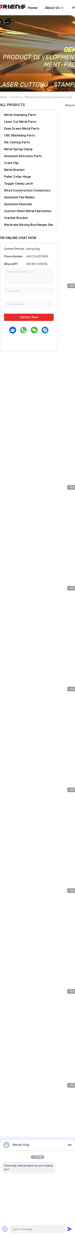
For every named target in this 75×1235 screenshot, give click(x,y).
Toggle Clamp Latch (18, 183)
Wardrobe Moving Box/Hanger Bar (28, 225)
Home (3, 97)
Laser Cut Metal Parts (20, 122)
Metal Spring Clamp (18, 149)
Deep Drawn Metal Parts (21, 128)
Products (16, 97)
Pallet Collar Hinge (17, 177)
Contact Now (29, 317)
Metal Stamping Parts (20, 115)
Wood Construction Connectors (27, 190)
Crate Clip (11, 163)
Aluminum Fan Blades (19, 197)
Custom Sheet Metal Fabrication (27, 211)
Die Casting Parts (17, 142)
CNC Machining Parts (19, 135)
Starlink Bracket (16, 218)
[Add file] (5, 1229)
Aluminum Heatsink (18, 204)
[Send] (70, 1229)
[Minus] (69, 1145)
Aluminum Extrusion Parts (23, 156)
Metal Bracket (14, 170)
